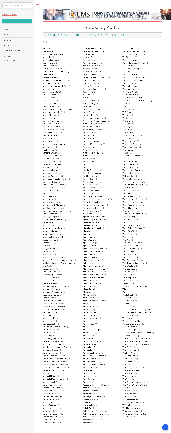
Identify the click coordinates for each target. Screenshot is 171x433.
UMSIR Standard (13, 51)
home (7, 29)
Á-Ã (49, 35)
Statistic (9, 56)
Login (7, 21)
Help (6, 45)
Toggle (37, 4)
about (7, 34)
